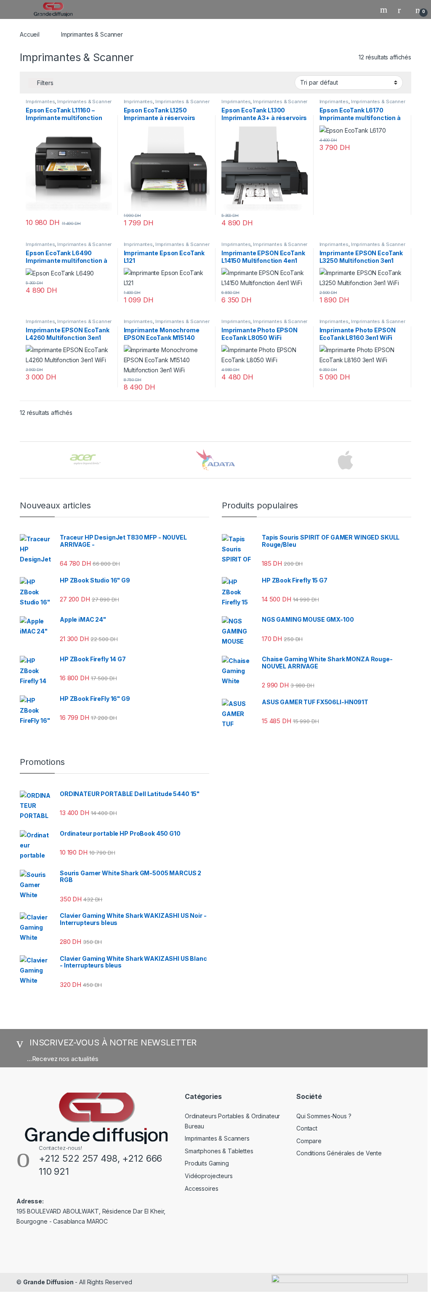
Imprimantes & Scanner (84, 101)
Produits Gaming (207, 1163)
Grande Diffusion (48, 1282)
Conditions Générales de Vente (339, 1153)
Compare (309, 1140)
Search (384, 9)
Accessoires (201, 1188)
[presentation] (409, 460)
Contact (306, 1128)
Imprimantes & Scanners (217, 1138)
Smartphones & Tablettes (219, 1151)
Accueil (30, 34)
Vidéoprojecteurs (209, 1175)
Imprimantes (40, 101)
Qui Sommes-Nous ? (323, 1116)
